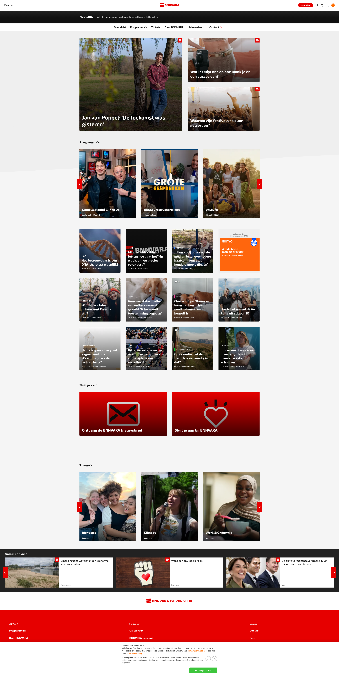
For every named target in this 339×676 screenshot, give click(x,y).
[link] (59, 572)
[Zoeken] (316, 5)
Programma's (138, 27)
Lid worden (195, 27)
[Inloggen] (327, 5)
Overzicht (120, 27)
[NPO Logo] (333, 5)
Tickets (155, 27)
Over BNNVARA (174, 27)
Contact (214, 27)
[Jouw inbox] (322, 5)
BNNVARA (86, 17)
